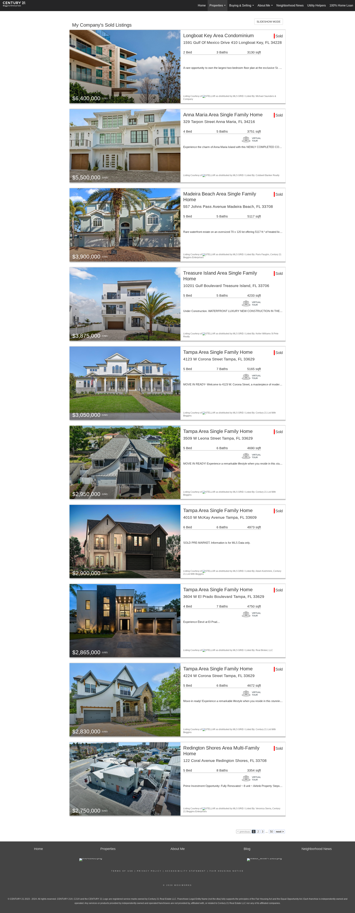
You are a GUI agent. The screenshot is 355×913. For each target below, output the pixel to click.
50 (271, 831)
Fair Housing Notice (227, 871)
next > (280, 831)
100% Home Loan (341, 5)
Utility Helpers (316, 5)
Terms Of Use (122, 871)
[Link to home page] (16, 5)
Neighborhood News (290, 5)
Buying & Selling (242, 7)
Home (202, 5)
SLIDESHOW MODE (268, 21)
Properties (218, 7)
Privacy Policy (149, 871)
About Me (266, 7)
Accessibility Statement (185, 871)
